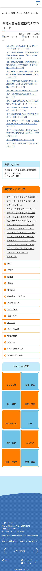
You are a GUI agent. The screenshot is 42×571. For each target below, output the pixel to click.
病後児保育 (12, 257)
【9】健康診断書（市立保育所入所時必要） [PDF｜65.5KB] (22, 115)
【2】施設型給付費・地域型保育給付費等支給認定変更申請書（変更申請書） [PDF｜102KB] (22, 65)
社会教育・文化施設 (16, 296)
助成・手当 (12, 316)
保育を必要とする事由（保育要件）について (22, 237)
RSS (6, 560)
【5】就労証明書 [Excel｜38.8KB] (22, 90)
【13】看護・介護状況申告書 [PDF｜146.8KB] (22, 145)
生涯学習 (11, 342)
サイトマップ (30, 563)
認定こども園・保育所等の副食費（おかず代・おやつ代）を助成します (22, 217)
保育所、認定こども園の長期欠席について (22, 245)
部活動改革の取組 (15, 355)
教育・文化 (15, 13)
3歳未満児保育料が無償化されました (22, 221)
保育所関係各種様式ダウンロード (21, 209)
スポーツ (11, 323)
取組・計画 (12, 309)
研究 (9, 263)
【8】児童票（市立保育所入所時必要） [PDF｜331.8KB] (21, 109)
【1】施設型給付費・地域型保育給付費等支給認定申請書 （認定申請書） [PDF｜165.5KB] (22, 55)
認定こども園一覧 (14, 205)
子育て (10, 270)
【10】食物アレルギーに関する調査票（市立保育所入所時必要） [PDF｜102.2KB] (23, 123)
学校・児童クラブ (15, 349)
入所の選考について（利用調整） (21, 240)
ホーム (5, 13)
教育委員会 (12, 336)
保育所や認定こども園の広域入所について (22, 249)
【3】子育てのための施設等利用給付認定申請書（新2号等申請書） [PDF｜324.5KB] (22, 74)
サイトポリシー (31, 560)
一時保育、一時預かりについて (20, 229)
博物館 (10, 283)
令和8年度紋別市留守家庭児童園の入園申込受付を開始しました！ (22, 197)
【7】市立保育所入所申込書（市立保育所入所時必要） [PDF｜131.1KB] (22, 102)
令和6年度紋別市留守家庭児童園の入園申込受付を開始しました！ (22, 233)
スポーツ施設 (13, 329)
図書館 (10, 277)
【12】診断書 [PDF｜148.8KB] (20, 140)
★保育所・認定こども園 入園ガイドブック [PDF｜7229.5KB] (22, 47)
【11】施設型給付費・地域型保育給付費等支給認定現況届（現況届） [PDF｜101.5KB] (23, 133)
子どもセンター (14, 303)
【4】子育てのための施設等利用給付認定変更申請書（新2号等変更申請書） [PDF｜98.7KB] (22, 84)
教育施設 (11, 290)
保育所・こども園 (31, 13)
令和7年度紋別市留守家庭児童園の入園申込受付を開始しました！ (22, 213)
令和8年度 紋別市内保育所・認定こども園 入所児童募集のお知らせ (22, 201)
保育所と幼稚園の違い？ (17, 252)
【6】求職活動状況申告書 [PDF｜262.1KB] (21, 95)
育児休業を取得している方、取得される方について (22, 225)
